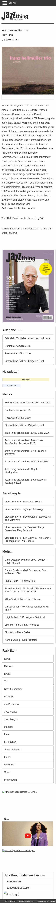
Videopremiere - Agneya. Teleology (24, 509)
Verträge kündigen (26, 901)
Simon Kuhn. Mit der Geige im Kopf (24, 360)
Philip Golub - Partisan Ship (20, 580)
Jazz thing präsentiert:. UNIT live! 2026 (26, 461)
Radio (7, 673)
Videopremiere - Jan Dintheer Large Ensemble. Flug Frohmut (24, 529)
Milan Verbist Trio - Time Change (23, 599)
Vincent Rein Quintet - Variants (22, 624)
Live (6, 734)
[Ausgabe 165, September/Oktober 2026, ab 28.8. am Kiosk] (28, 286)
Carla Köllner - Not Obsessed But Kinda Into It (27, 608)
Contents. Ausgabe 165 (17, 345)
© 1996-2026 (10, 901)
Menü (12, 3)
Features (9, 696)
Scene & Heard (12, 749)
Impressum (10, 779)
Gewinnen (9, 764)
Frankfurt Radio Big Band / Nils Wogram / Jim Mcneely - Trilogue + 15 (28, 590)
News (7, 658)
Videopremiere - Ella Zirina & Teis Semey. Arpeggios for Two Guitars (28, 539)
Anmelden (26, 379)
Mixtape (8, 726)
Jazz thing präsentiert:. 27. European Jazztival (25, 452)
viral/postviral (11, 704)
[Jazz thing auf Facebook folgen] (28, 859)
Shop (7, 772)
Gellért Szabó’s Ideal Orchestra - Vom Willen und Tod (26, 572)
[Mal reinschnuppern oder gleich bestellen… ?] (28, 802)
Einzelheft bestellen (18, 887)
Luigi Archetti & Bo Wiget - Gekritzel (25, 617)
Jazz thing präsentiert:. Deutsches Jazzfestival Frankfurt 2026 (24, 442)
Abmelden (11, 385)
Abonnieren (14, 881)
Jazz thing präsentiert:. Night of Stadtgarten (22, 471)
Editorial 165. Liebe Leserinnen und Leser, (28, 338)
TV (5, 681)
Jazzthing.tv (11, 719)
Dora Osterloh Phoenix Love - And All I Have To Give (26, 561)
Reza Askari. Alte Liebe (18, 353)
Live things (10, 741)
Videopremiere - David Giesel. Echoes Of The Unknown (28, 518)
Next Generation (13, 688)
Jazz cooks (10, 711)
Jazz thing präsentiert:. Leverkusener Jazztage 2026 (25, 481)
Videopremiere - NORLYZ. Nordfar (24, 501)
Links (7, 756)
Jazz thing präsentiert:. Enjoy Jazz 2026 (27, 432)
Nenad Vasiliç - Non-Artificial (21, 639)
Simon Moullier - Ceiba (17, 632)
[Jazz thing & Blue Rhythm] (15, 19)
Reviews (12, 232)
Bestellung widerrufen (46, 901)
